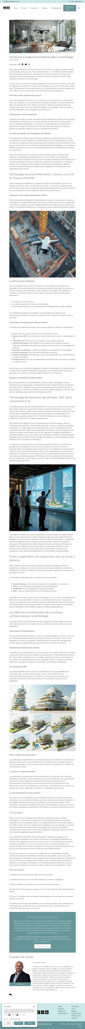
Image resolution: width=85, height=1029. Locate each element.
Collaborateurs (56, 8)
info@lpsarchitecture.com (11, 1)
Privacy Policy (76, 1013)
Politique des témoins (76, 1017)
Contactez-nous (70, 8)
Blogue (44, 8)
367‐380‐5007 (77, 2)
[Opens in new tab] (38, 1012)
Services (24, 8)
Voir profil (20, 984)
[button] (82, 1025)
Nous (16, 8)
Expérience (35, 8)
